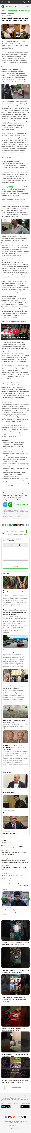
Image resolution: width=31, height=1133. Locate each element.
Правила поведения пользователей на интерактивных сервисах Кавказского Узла (15, 1122)
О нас (2, 1103)
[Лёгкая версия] (9, 2)
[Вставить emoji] (19, 545)
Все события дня (24, 885)
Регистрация (16, 562)
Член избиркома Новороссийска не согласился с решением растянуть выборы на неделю (15, 612)
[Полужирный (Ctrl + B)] (4, 545)
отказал (11, 186)
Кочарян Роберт (8, 792)
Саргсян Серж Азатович (11, 833)
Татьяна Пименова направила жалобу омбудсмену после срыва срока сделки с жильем (14, 686)
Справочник (11, 13)
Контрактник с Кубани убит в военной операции (14, 869)
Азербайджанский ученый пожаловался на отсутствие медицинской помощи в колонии (15, 912)
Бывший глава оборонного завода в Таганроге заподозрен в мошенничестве (14, 861)
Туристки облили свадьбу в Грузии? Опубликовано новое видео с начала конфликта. (13, 999)
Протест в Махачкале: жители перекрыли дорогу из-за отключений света (15, 971)
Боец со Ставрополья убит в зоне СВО (14, 875)
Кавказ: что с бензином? (10, 10)
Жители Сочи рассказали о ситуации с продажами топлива (13, 651)
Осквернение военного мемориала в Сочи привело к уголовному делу (15, 592)
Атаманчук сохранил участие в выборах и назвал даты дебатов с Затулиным (14, 747)
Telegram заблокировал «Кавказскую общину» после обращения (13, 1029)
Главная (3, 13)
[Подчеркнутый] (11, 545)
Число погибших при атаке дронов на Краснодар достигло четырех (14, 882)
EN (5, 1)
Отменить (16, 566)
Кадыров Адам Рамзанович (12, 813)
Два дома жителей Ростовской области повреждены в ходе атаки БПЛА (14, 846)
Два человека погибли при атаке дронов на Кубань (14, 721)
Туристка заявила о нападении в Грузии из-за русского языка (14, 1055)
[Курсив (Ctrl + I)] (8, 545)
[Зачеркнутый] (15, 545)
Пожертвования (26, 1103)
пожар (10, 385)
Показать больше (15, 1087)
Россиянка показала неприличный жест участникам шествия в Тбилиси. (14, 1081)
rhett (15, 531)
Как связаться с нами (13, 1103)
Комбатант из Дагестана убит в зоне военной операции (13, 853)
